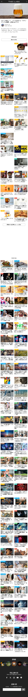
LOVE (15, 198)
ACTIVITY (16, 43)
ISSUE (16, 273)
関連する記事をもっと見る (14, 224)
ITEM (2, 68)
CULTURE (2, 146)
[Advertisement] (14, 242)
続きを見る (14, 39)
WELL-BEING (3, 133)
